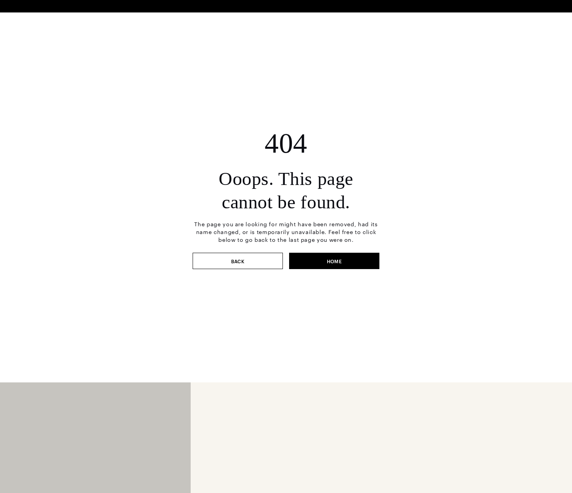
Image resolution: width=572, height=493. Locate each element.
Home (334, 260)
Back (238, 260)
